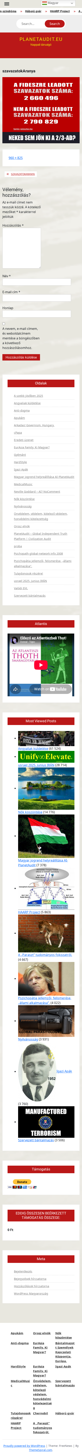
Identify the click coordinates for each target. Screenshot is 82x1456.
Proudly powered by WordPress (24, 1446)
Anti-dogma (22, 410)
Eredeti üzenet (23, 440)
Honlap (7, 308)
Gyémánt (20, 455)
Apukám (19, 418)
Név (6, 276)
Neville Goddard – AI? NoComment (37, 491)
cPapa (18, 432)
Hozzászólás (13, 225)
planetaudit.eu (41, 39)
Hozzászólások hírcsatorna (31, 1286)
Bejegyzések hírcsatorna (30, 1279)
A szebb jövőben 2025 (28, 396)
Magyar (52, 3)
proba (18, 546)
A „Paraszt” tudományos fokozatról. (45, 955)
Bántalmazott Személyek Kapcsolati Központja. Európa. (65, 1352)
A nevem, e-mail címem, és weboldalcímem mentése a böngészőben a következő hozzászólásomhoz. (21, 338)
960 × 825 (16, 158)
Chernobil (40, 1413)
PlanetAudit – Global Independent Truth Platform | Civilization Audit (40, 536)
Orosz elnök (22, 526)
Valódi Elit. (21, 588)
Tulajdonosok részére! (28, 573)
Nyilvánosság (23, 506)
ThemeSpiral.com (40, 1450)
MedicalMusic (23, 484)
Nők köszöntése (24, 499)
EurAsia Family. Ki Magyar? (32, 447)
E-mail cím (11, 292)
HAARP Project (56, 11)
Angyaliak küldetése (27, 403)
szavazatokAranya (23, 174)
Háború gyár (30, 11)
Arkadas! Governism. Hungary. (34, 425)
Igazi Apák (21, 469)
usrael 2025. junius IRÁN (30, 581)
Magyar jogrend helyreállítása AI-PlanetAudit (44, 477)
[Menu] (6, 4)
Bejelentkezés (23, 1271)
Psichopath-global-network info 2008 (38, 553)
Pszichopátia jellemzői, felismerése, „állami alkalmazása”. (42, 563)
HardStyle (20, 462)
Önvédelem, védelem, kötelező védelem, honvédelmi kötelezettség (41, 516)
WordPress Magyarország (31, 1293)
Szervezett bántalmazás (30, 595)
